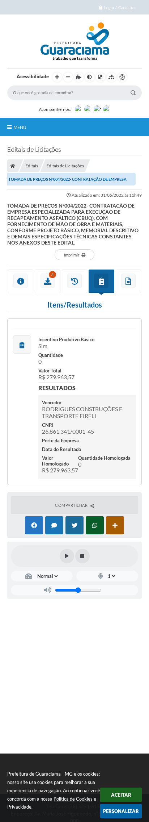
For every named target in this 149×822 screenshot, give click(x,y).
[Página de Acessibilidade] (122, 77)
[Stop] (82, 556)
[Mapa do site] (111, 77)
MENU (19, 127)
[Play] (67, 556)
